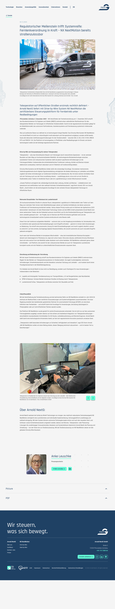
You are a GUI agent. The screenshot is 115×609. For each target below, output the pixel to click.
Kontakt (65, 7)
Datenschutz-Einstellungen (75, 568)
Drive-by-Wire (23, 544)
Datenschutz (46, 568)
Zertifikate (10, 547)
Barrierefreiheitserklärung (59, 568)
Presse (9, 552)
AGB (30, 568)
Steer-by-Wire (23, 547)
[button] (88, 398)
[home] (103, 7)
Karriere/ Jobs (11, 550)
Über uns (9, 544)
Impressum (37, 568)
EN (74, 7)
